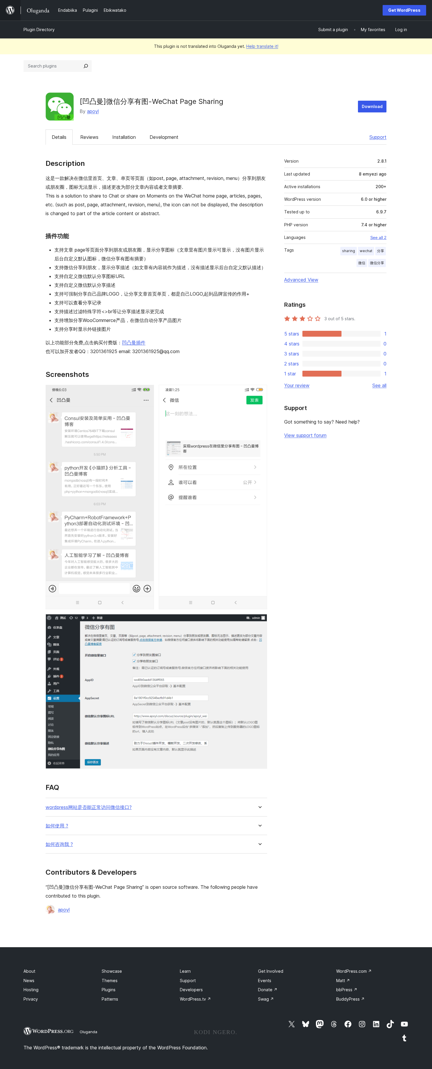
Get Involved (270, 971)
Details (59, 137)
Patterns (110, 999)
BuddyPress (350, 999)
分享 (380, 251)
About (29, 971)
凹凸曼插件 (133, 342)
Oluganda (88, 1031)
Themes (110, 980)
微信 (361, 263)
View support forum (305, 435)
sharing (348, 251)
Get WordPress (404, 10)
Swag (266, 999)
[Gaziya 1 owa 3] (146, 393)
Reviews (89, 137)
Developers (191, 989)
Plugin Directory (39, 29)
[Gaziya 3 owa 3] (259, 622)
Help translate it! (262, 46)
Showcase (112, 971)
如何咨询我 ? (59, 844)
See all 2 (378, 237)
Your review (296, 385)
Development (164, 137)
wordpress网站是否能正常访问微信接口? (89, 807)
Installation (124, 137)
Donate (267, 989)
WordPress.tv (195, 999)
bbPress (346, 989)
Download (372, 106)
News (29, 980)
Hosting (31, 989)
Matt (343, 980)
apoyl (93, 111)
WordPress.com (354, 971)
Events (264, 980)
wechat (366, 251)
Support (377, 137)
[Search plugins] (86, 66)
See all (379, 385)
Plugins (108, 989)
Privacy (31, 999)
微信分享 (377, 263)
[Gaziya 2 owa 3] (259, 393)
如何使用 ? (57, 826)
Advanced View (301, 280)
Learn (185, 971)
